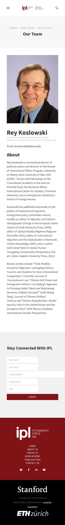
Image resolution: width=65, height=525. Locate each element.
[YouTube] (44, 470)
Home (13, 28)
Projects (32, 452)
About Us (32, 449)
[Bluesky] (21, 470)
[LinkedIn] (36, 470)
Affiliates (45, 28)
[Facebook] (28, 470)
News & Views (32, 456)
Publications (33, 459)
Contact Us (32, 462)
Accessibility (32, 507)
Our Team (27, 28)
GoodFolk (47, 502)
